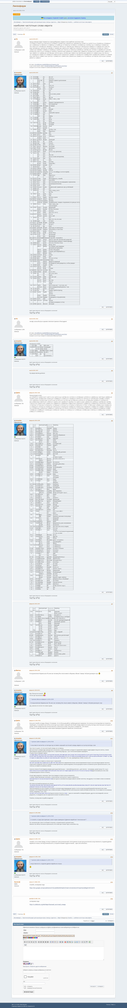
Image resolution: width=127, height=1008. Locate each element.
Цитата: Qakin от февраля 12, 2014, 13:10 (42, 860)
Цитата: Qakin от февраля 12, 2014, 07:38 (42, 741)
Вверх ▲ (113, 1004)
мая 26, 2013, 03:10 (33, 72)
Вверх (14, 914)
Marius (18, 670)
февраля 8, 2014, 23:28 (34, 420)
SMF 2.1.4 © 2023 (15, 1004)
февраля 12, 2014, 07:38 (34, 720)
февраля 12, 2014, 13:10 (34, 839)
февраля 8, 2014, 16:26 (34, 392)
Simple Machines (23, 1004)
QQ (102, 61)
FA (17, 39)
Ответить (105, 34)
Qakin (18, 393)
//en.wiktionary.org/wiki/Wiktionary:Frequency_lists (47, 64)
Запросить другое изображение (38, 966)
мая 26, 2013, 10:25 (33, 341)
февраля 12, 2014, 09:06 (34, 812)
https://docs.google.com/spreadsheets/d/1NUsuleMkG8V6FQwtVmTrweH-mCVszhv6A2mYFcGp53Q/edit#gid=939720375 (62, 888)
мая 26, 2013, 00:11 (33, 39)
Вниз (14, 34)
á (23, 939)
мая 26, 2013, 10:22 (33, 318)
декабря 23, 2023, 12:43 (34, 898)
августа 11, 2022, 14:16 (34, 882)
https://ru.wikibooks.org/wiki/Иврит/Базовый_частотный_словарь (48, 904)
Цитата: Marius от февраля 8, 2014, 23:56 (43, 699)
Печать (111, 34)
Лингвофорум (19, 6)
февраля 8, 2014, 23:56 (34, 670)
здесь (65, 18)
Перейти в (86, 921)
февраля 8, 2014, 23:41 (34, 603)
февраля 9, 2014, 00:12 (34, 690)
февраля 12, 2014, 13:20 (34, 856)
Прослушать (26, 966)
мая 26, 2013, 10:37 (33, 370)
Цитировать (109, 61)
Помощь (108, 1004)
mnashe (70, 22)
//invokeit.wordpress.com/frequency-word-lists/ (55, 66)
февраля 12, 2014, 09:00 (34, 738)
